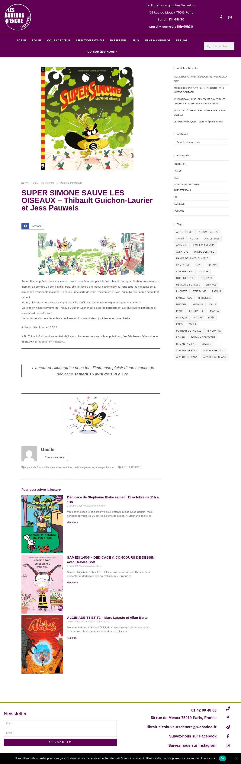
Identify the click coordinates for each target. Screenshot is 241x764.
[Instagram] (230, 17)
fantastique (184, 297)
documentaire (185, 278)
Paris (179, 324)
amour (194, 238)
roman (180, 337)
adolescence (184, 232)
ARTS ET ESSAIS (182, 190)
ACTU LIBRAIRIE (131, 467)
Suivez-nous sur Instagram (192, 745)
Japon (179, 311)
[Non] (236, 758)
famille (217, 291)
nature (197, 317)
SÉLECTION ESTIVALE (90, 40)
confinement (184, 271)
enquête (181, 291)
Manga (214, 311)
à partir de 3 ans (187, 350)
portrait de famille (188, 330)
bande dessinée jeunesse (192, 258)
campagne (182, 265)
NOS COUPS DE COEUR (186, 184)
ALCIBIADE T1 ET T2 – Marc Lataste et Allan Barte (107, 618)
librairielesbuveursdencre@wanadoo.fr (182, 727)
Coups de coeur (54, 457)
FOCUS (37, 40)
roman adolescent (203, 337)
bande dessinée (204, 251)
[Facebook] (221, 17)
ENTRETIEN (180, 164)
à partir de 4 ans (34, 467)
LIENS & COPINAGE (158, 40)
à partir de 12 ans (214, 357)
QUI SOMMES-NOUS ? (102, 52)
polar (192, 324)
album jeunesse (52, 467)
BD (175, 197)
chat (198, 265)
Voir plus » (72, 522)
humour (110, 467)
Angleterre (211, 238)
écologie (100, 467)
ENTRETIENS (118, 40)
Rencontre (214, 330)
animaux (181, 245)
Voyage (206, 344)
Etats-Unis (199, 291)
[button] (32, 226)
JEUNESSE (179, 203)
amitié (180, 238)
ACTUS (21, 40)
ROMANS (179, 210)
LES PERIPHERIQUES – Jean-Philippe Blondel (198, 121)
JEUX (135, 40)
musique (181, 317)
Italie (212, 304)
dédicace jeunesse (84, 467)
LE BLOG (181, 40)
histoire (181, 304)
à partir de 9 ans (187, 357)
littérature (196, 311)
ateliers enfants (203, 245)
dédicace (206, 278)
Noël (211, 317)
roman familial (186, 344)
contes (203, 271)
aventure (67, 467)
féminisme (204, 297)
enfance (211, 284)
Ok (222, 758)
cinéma (212, 265)
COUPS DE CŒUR (58, 40)
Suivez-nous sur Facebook (193, 736)
